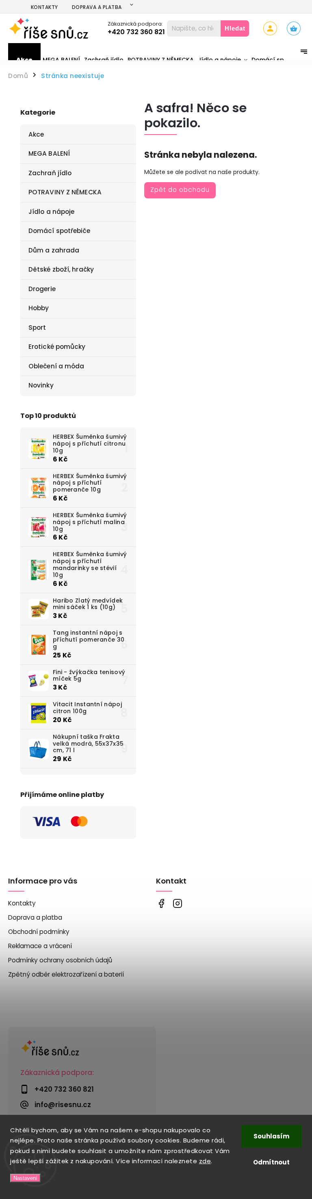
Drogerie (42, 289)
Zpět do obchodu (180, 189)
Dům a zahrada (53, 250)
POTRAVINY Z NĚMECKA (65, 192)
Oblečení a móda (56, 366)
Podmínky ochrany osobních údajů (60, 960)
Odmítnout (271, 1162)
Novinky (41, 385)
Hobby (38, 308)
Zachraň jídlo (50, 173)
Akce (36, 134)
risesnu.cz (177, 904)
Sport (37, 327)
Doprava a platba (97, 7)
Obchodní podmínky (38, 931)
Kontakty (44, 7)
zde (205, 1161)
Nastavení (25, 1178)
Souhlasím (271, 1136)
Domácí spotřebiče (59, 230)
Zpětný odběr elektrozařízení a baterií (66, 974)
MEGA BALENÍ (49, 153)
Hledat (235, 28)
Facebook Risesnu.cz (161, 904)
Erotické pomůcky (57, 346)
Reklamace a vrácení (40, 946)
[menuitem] (24, 59)
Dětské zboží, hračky (61, 269)
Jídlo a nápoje (51, 211)
